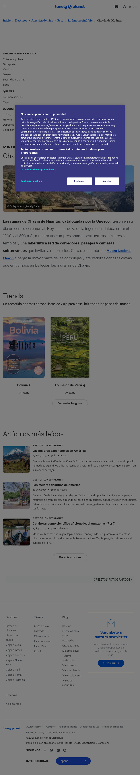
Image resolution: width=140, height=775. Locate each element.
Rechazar (79, 181)
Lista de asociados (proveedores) (38, 169)
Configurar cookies (31, 181)
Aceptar (106, 181)
